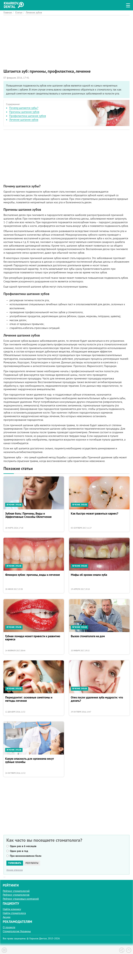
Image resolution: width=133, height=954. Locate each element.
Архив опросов (14, 869)
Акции (6, 917)
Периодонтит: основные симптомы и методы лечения (28, 699)
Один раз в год (19, 851)
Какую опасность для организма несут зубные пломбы (29, 760)
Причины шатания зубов (24, 111)
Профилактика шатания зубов (27, 115)
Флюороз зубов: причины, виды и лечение (32, 575)
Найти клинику (12, 909)
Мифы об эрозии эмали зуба (89, 575)
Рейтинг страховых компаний (21, 898)
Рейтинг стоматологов (16, 894)
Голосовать (14, 863)
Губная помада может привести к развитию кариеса (32, 638)
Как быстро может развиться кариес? (94, 513)
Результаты (31, 863)
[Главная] (14, 4)
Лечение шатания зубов (23, 119)
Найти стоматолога (14, 913)
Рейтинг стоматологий (16, 891)
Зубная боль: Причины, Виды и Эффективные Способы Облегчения (28, 515)
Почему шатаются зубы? (23, 108)
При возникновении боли (25, 856)
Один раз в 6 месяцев (23, 846)
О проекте (9, 927)
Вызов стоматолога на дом (88, 636)
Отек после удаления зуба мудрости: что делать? (97, 699)
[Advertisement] (66, 39)
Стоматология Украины (17, 931)
